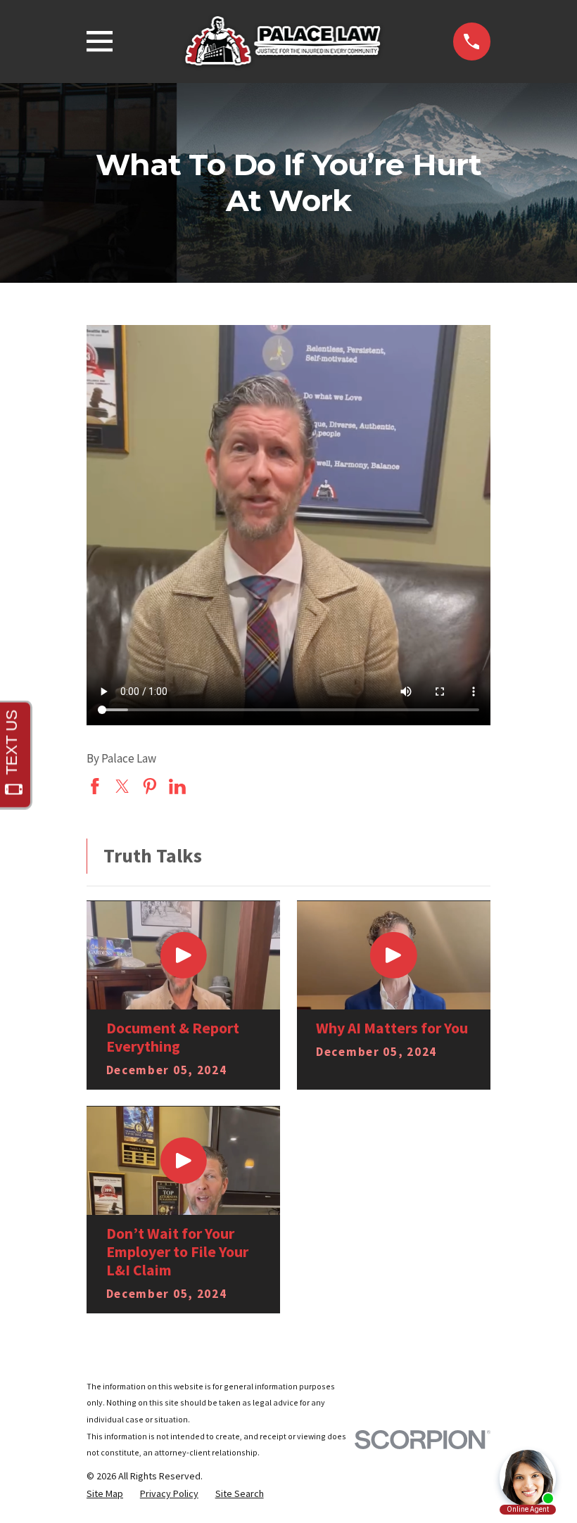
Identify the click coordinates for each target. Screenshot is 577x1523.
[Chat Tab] (288, 761)
